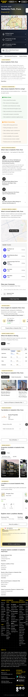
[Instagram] (17, 690)
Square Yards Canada (8, 606)
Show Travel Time (14, 299)
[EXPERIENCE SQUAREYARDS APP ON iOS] (20, 681)
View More (3, 560)
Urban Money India (7, 619)
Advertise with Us (14, 619)
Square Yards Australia (8, 614)
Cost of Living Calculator (22, 615)
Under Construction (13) (8, 428)
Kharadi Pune (3, 567)
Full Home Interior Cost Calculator (21, 640)
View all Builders (13, 439)
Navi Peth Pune (4, 557)
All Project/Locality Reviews (22, 622)
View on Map (15, 230)
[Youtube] (23, 688)
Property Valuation (21, 607)
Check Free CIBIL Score (21, 631)
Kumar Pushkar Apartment (6, 574)
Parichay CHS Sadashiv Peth (6, 591)
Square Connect (14, 609)
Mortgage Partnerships (13, 629)
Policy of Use (3, 631)
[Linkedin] (20, 688)
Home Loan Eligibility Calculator (21, 636)
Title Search (21, 609)
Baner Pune (3, 565)
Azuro (7, 630)
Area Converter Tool (22, 644)
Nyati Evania (3, 592)
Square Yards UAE (8, 610)
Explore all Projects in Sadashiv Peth (13, 402)
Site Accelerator (14, 613)
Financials (3, 609)
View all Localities (13, 524)
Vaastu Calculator (21, 612)
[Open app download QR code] (27, 10)
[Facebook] (17, 688)
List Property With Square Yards (15, 607)
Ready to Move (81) (7, 424)
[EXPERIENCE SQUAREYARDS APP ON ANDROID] (21, 677)
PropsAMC (8, 633)
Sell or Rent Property (12, 1)
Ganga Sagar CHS (4, 575)
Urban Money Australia (8, 624)
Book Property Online (8, 637)
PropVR (8, 632)
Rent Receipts (22, 629)
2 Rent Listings (20, 518)
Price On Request (5, 395)
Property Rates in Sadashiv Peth (13, 328)
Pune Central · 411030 (6, 6)
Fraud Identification (3, 634)
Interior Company (8, 627)
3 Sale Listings (4, 518)
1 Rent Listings (11, 518)
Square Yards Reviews (3, 618)
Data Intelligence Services (14, 626)
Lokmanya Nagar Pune (5, 558)
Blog (26, 602)
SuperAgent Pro (14, 631)
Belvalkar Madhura (4, 582)
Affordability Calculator (21, 618)
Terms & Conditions (3, 627)
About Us (3, 602)
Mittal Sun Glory (4, 584)
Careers (2, 604)
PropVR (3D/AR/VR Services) (13, 616)
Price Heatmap (22, 604)
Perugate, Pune (10, 493)
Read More (3, 81)
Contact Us (3, 621)
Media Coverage (3, 607)
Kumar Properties (13, 414)
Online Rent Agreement (21, 626)
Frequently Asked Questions (3, 613)
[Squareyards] (4, 2)
